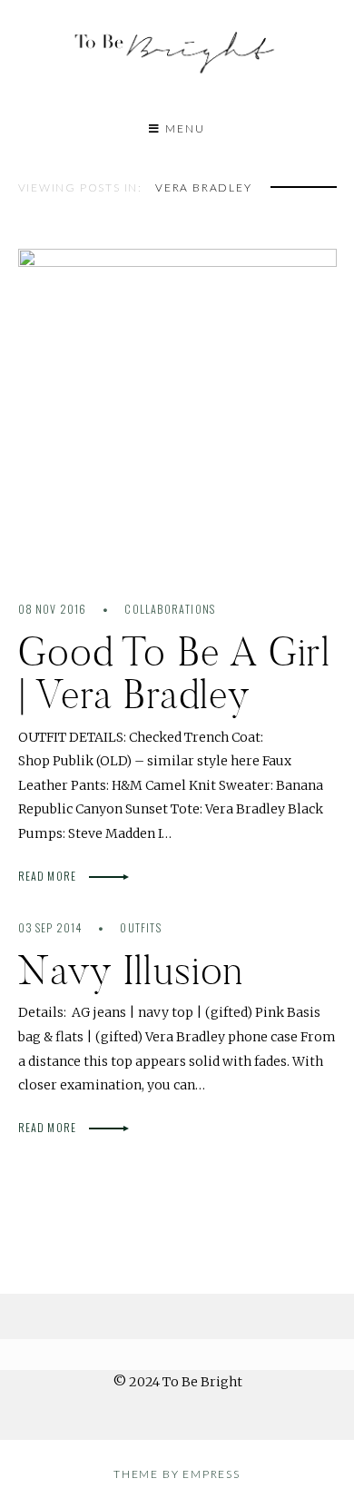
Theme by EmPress (177, 1474)
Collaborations (169, 608)
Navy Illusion (131, 970)
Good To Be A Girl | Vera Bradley (174, 673)
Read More (49, 875)
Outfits (140, 927)
